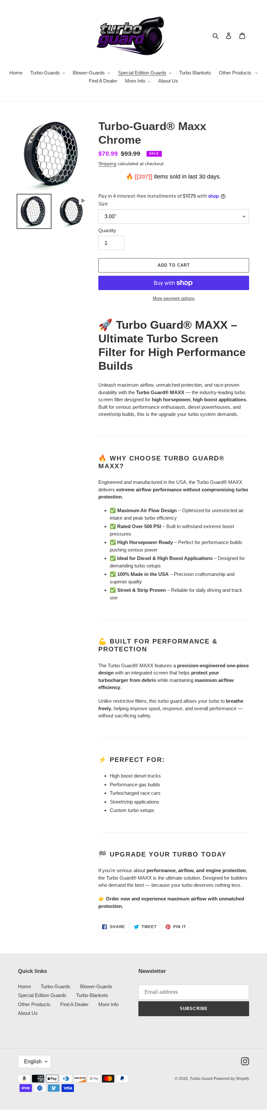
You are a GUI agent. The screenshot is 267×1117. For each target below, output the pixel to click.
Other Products (34, 1004)
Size (103, 203)
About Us (28, 1013)
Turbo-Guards (55, 986)
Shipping (107, 163)
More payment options (174, 298)
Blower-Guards (96, 986)
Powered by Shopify (231, 1078)
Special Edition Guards (42, 995)
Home (24, 986)
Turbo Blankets (92, 995)
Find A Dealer (74, 1004)
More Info (108, 1004)
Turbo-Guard (202, 1078)
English (33, 1061)
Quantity (107, 230)
